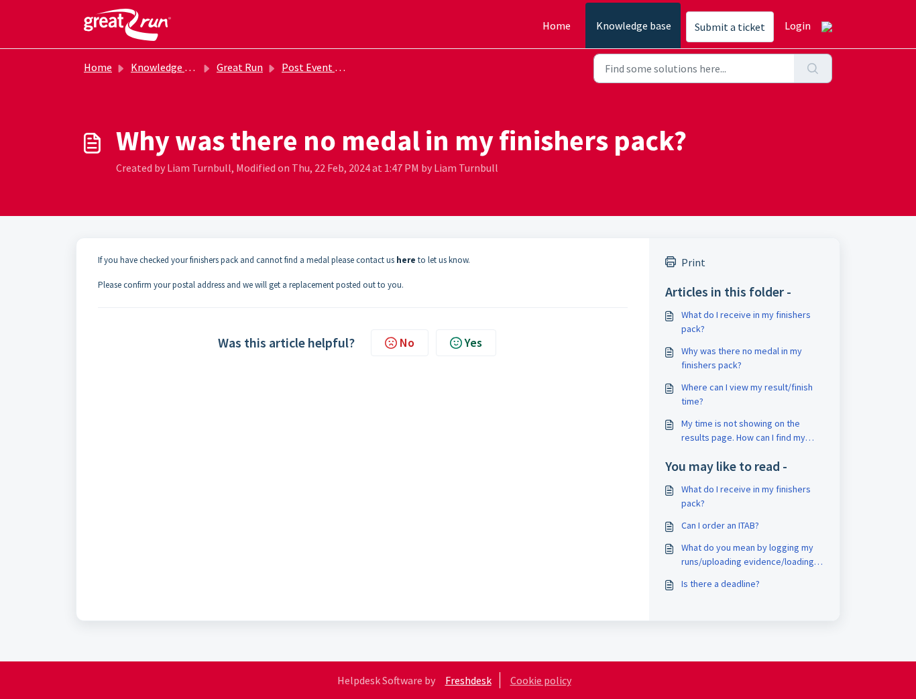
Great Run (240, 67)
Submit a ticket (730, 27)
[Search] (813, 68)
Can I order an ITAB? (720, 525)
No (407, 342)
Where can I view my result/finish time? (747, 394)
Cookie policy (540, 680)
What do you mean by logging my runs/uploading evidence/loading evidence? (747, 555)
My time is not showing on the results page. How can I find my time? (743, 431)
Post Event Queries (325, 67)
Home (556, 25)
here (406, 260)
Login (798, 25)
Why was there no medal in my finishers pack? (741, 358)
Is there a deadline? (720, 584)
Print (693, 262)
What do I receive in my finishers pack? (746, 322)
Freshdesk (468, 680)
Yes (473, 342)
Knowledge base (633, 25)
